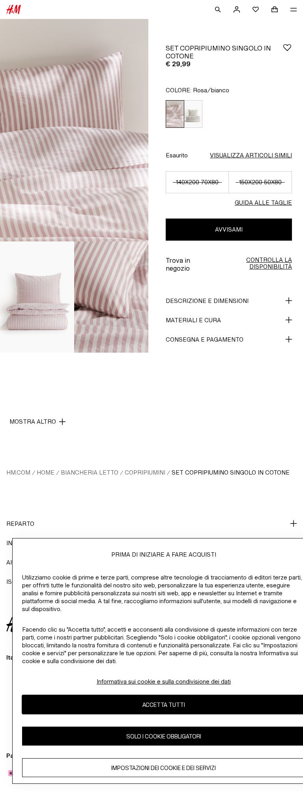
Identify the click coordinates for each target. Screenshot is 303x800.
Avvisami (229, 229)
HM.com (18, 472)
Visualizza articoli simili (251, 155)
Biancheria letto (89, 472)
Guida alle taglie (263, 202)
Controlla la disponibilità (269, 263)
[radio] (175, 114)
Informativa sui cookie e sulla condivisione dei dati (164, 681)
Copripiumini (145, 472)
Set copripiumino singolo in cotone (231, 472)
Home (45, 472)
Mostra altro (32, 421)
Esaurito (177, 155)
